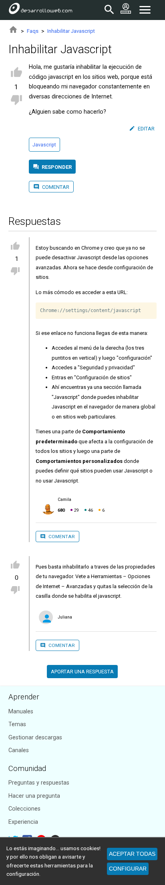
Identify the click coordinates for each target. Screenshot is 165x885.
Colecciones (24, 808)
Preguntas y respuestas (38, 782)
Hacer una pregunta (34, 796)
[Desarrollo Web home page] (40, 10)
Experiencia (23, 822)
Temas (17, 724)
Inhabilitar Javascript (71, 31)
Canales (18, 750)
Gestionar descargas (35, 737)
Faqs (32, 31)
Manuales (20, 711)
